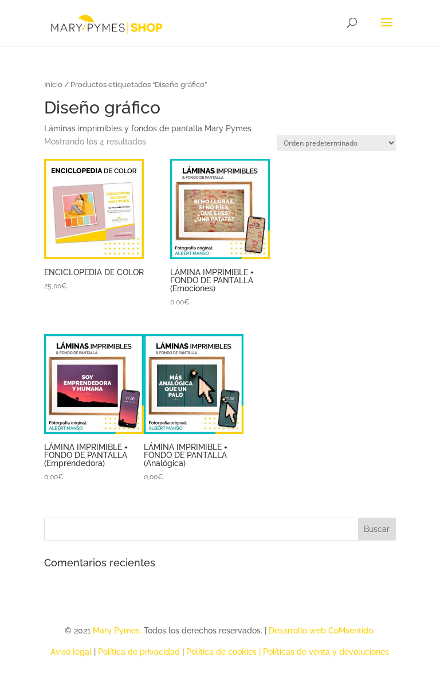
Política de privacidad (139, 651)
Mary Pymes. (118, 630)
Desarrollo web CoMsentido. (322, 630)
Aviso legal (71, 651)
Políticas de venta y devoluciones (326, 651)
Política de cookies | (224, 651)
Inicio (53, 84)
